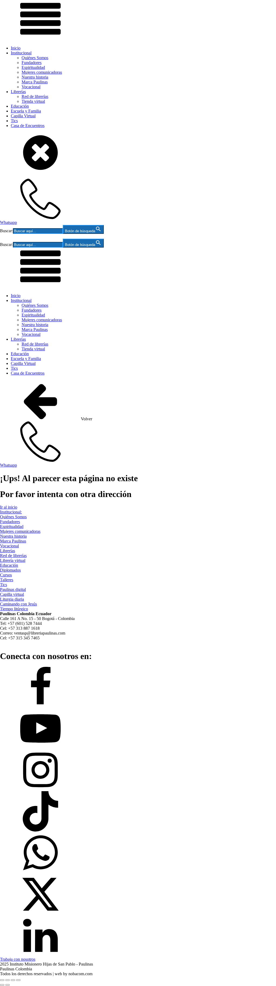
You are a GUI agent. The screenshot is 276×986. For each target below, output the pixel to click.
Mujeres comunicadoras (42, 72)
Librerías (18, 91)
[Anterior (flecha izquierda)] (2, 985)
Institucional (21, 53)
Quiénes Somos (35, 57)
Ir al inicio (8, 507)
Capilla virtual (12, 594)
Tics (14, 120)
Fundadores (32, 62)
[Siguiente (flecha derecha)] (7, 985)
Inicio (15, 48)
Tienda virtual (33, 101)
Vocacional (31, 86)
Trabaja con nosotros (17, 959)
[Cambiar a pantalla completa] (7, 980)
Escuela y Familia (26, 111)
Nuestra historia (35, 77)
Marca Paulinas (35, 82)
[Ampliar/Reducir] (2, 980)
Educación (20, 106)
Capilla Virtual (23, 116)
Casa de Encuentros (27, 125)
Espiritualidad (33, 67)
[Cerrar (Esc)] (18, 980)
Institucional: (11, 512)
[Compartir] (13, 980)
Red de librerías (35, 96)
